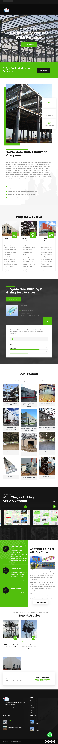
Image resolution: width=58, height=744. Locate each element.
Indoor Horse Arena (11, 452)
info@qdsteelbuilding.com (32, 2)
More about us (44, 70)
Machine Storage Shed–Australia (14, 727)
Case (31, 705)
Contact (32, 707)
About (31, 700)
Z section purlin (11, 476)
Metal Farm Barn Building (29, 453)
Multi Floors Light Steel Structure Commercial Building (29, 404)
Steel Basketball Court (47, 403)
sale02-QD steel (8, 641)
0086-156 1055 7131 (9, 709)
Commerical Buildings (29, 46)
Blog (31, 710)
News (31, 712)
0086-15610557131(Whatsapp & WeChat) (47, 2)
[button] (7, 38)
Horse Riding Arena (47, 452)
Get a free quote (13, 299)
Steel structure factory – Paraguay (15, 722)
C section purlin (47, 476)
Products (32, 703)
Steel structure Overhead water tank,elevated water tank (29, 646)
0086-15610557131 (41, 602)
